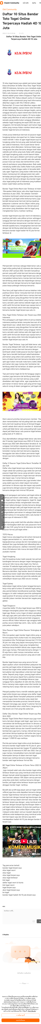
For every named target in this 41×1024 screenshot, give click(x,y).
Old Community (10, 9)
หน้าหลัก (26, 3)
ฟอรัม (34, 3)
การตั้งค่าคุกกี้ (20, 1015)
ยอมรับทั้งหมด (20, 1020)
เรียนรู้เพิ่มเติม (32, 1011)
